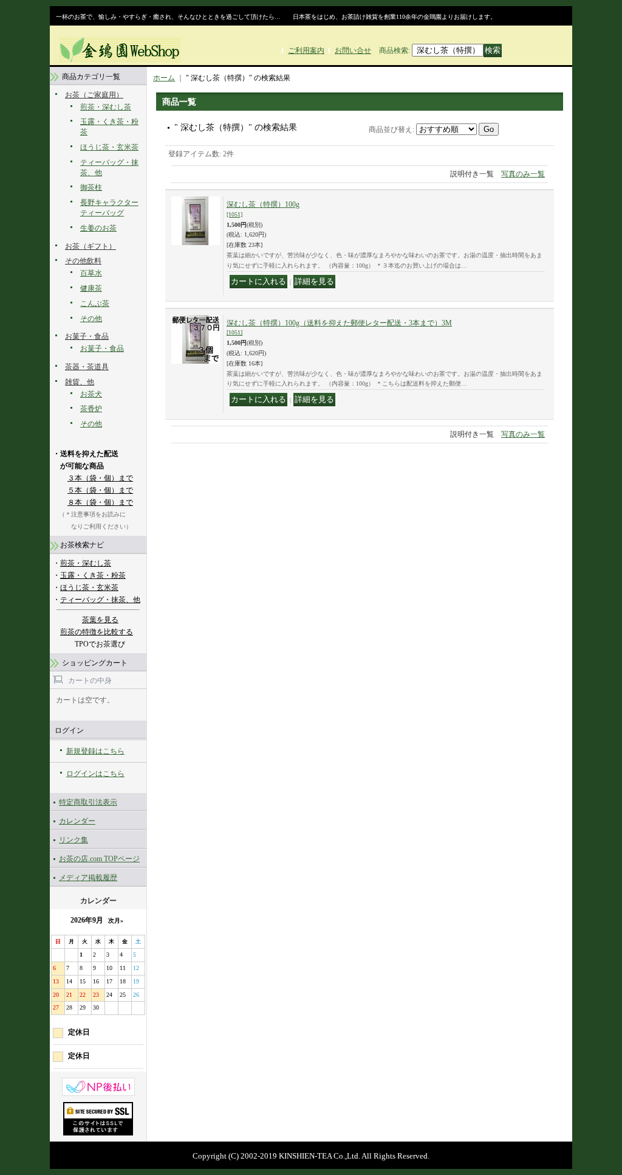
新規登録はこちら (95, 751)
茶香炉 (91, 408)
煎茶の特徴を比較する (96, 632)
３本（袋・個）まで (100, 478)
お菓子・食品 (87, 336)
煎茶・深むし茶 (105, 107)
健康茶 (91, 288)
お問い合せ (353, 50)
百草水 (91, 273)
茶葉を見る (100, 619)
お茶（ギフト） (90, 246)
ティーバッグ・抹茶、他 (100, 599)
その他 (91, 318)
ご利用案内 (306, 50)
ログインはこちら (95, 773)
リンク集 (73, 840)
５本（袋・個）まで (100, 490)
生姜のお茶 (98, 228)
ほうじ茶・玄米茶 (109, 147)
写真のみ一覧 (523, 174)
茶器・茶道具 (87, 366)
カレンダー (77, 821)
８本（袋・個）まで (100, 502)
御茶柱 (91, 187)
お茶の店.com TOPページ (99, 858)
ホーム (164, 78)
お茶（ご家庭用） (94, 95)
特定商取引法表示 (88, 802)
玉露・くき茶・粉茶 (93, 575)
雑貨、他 (79, 382)
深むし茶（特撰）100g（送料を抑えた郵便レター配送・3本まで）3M (339, 327)
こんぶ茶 (94, 303)
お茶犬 (91, 394)
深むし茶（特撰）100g (263, 209)
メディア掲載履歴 (88, 877)
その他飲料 (83, 261)
